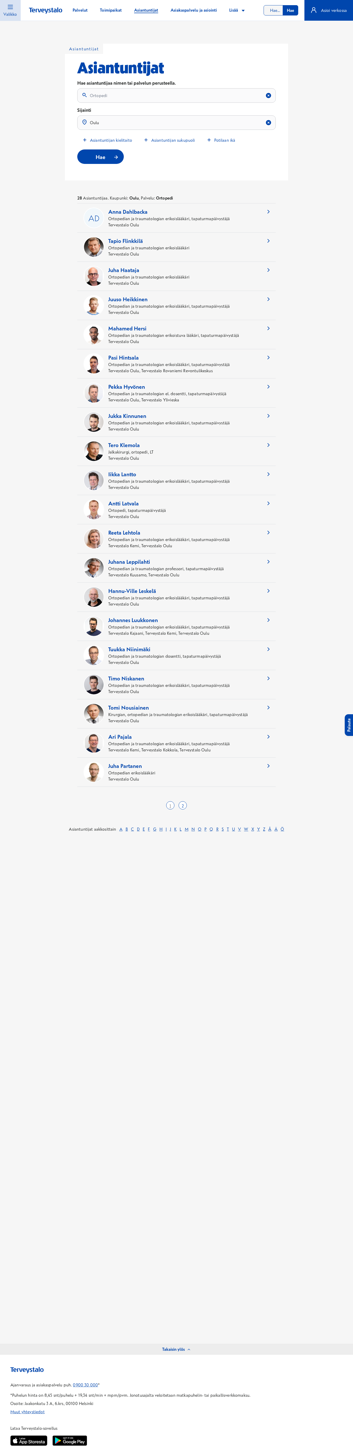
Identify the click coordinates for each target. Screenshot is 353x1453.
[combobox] (281, 10)
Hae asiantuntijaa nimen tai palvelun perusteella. (126, 83)
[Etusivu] (45, 10)
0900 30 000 (85, 1384)
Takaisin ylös (173, 1349)
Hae (290, 10)
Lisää (234, 10)
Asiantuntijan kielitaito (111, 140)
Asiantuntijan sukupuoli (173, 140)
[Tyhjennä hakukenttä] (268, 95)
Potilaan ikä (224, 140)
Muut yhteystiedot (27, 1411)
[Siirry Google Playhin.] (69, 1440)
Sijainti (84, 110)
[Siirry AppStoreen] (28, 1440)
